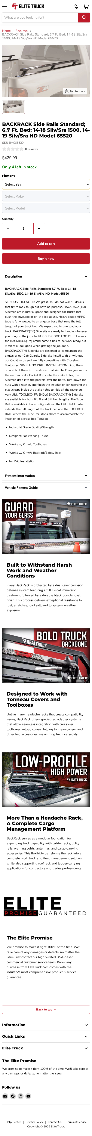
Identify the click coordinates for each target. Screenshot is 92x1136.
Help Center (13, 1122)
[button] (46, 276)
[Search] (84, 17)
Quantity (7, 219)
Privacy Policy (34, 1122)
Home (6, 31)
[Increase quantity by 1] (39, 228)
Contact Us (54, 1122)
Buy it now (46, 258)
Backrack (21, 31)
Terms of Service (76, 1122)
